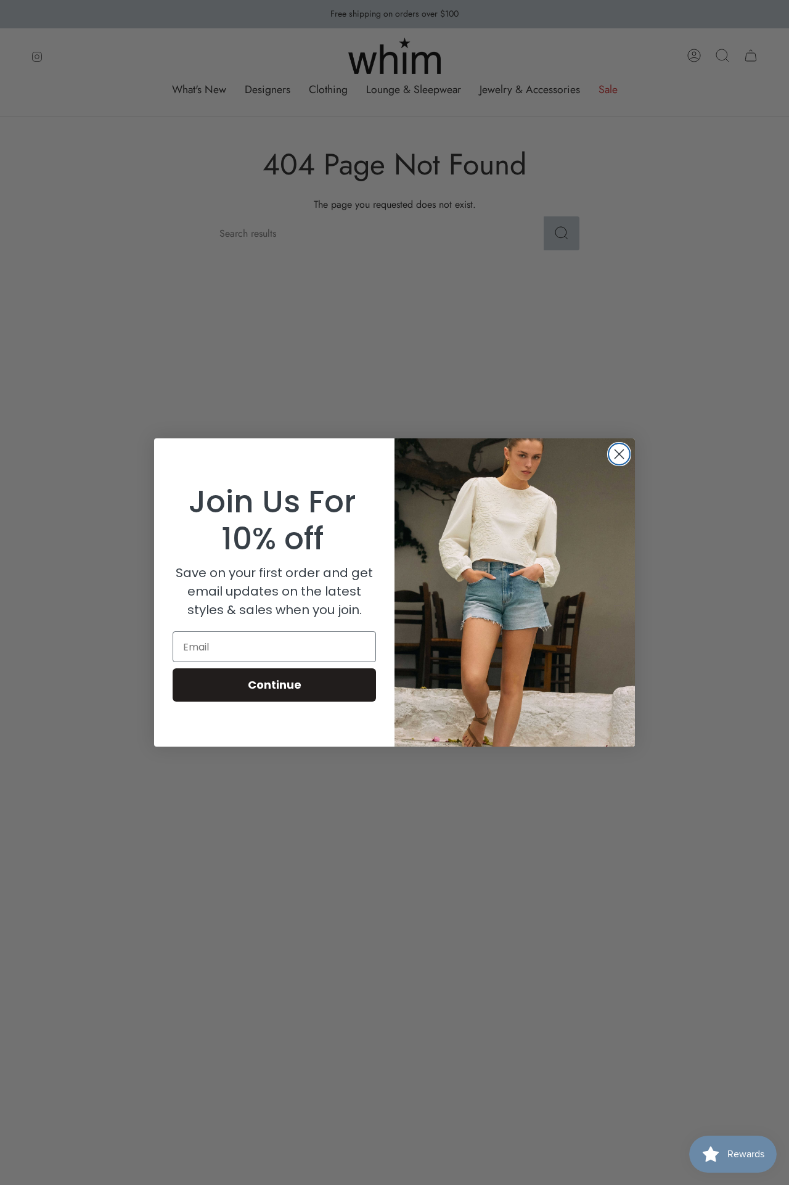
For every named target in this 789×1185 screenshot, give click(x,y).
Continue (274, 684)
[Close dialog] (619, 454)
